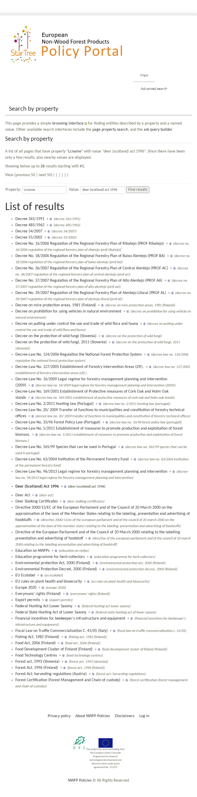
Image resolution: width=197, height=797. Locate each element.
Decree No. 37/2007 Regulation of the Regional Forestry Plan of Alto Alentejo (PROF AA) (88, 281)
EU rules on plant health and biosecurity (48, 582)
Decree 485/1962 (29, 225)
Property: (13, 190)
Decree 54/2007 (28, 231)
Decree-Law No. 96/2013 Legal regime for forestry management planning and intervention (91, 472)
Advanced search (154, 88)
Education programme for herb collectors (50, 557)
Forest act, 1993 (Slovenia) (37, 662)
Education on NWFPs (32, 551)
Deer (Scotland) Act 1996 (37, 487)
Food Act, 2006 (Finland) (35, 643)
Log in (144, 716)
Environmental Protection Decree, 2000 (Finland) (56, 569)
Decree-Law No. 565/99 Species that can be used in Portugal (65, 447)
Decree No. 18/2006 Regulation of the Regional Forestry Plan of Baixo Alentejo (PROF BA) (90, 256)
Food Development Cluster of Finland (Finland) (54, 649)
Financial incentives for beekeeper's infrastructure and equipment (70, 618)
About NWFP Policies (92, 716)
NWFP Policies (80, 781)
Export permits (27, 600)
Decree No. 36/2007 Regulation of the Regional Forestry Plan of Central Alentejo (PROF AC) (91, 268)
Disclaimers (124, 716)
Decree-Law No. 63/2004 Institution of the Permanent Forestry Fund (72, 459)
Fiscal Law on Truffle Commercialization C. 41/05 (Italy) (61, 631)
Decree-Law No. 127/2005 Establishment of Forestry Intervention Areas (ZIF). (79, 367)
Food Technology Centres (36, 655)
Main (144, 75)
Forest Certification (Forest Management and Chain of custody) (67, 680)
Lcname (74, 151)
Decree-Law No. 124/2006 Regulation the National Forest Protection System (78, 355)
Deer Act (22, 495)
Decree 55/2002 (28, 237)
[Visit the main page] (74, 45)
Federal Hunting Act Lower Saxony (43, 606)
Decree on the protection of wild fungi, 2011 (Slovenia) (61, 342)
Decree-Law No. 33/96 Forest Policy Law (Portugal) (57, 422)
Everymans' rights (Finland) (38, 594)
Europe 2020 (25, 588)
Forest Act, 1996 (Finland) (36, 668)
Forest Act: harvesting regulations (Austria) (51, 674)
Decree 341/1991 (29, 219)
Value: (74, 190)
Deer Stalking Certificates (36, 501)
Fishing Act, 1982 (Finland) (37, 637)
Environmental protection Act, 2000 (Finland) (52, 563)
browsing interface (68, 123)
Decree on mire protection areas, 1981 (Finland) (55, 305)
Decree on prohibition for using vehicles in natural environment (68, 311)
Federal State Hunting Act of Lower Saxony (50, 612)
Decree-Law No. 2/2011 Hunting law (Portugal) (54, 404)
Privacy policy (59, 716)
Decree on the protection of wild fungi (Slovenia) (55, 336)
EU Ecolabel (25, 575)
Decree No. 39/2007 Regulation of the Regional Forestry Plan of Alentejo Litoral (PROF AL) (90, 293)
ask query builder (158, 130)
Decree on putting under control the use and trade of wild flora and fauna (76, 324)
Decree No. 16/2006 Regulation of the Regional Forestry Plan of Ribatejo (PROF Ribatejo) (89, 244)
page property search (110, 130)
